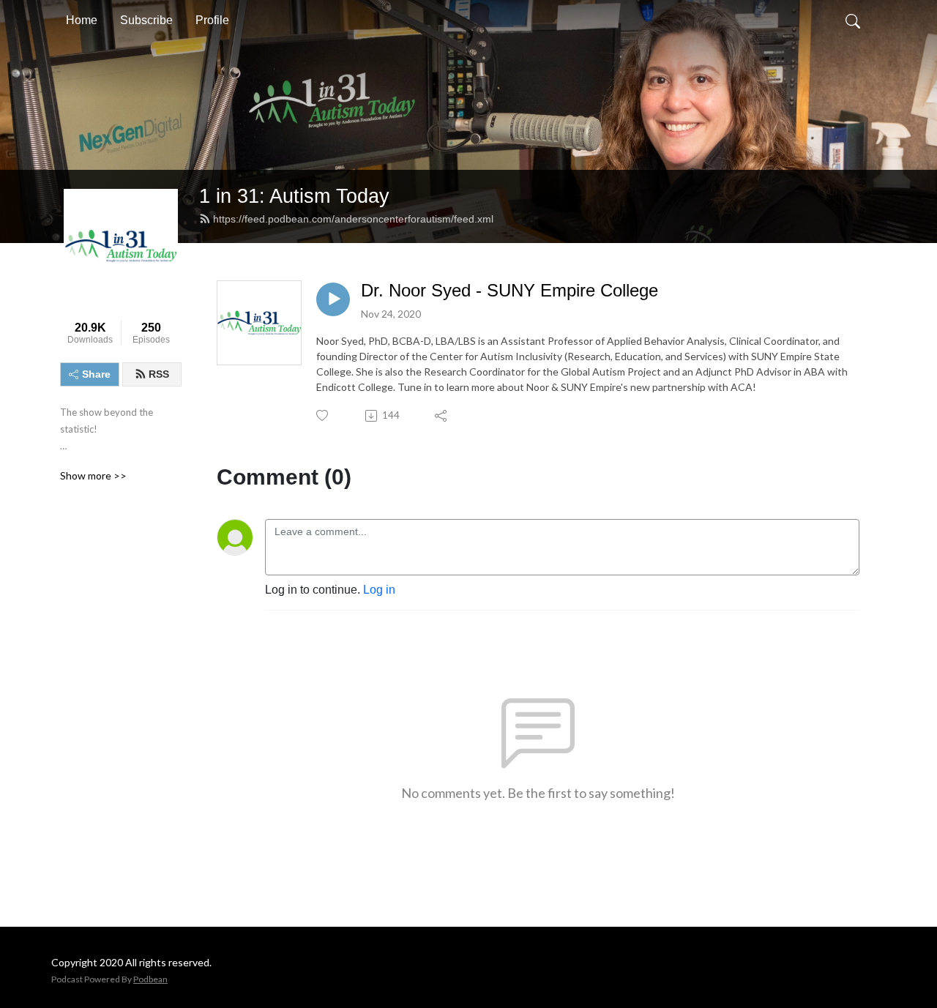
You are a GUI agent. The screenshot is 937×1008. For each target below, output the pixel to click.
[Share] (441, 415)
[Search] (853, 20)
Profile (212, 20)
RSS (159, 374)
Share (96, 374)
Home (81, 20)
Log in (379, 589)
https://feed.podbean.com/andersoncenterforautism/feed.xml (353, 219)
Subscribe (146, 20)
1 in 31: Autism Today (294, 195)
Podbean (150, 979)
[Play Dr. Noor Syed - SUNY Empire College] (333, 299)
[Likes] (323, 415)
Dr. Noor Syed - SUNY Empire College (509, 290)
